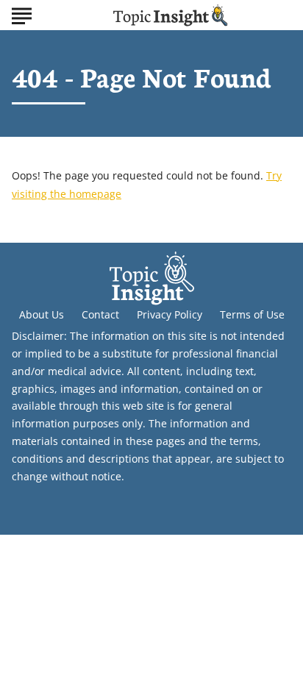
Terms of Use (252, 314)
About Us (41, 314)
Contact (100, 314)
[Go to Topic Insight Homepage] (170, 15)
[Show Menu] (22, 14)
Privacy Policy (169, 314)
